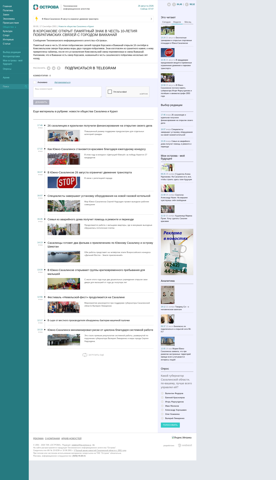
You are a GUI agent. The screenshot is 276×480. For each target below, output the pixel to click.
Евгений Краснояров (175, 397)
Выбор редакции (12, 52)
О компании (52, 438)
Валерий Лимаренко (174, 418)
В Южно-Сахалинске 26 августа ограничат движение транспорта (70, 19)
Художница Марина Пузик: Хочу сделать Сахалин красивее (176, 218)
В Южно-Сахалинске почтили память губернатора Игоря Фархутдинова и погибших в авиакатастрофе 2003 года (176, 90)
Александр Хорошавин (176, 410)
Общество (8, 27)
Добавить (41, 102)
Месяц (188, 22)
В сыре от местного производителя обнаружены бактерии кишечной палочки (89, 320)
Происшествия (11, 23)
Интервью (8, 39)
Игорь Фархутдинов (174, 402)
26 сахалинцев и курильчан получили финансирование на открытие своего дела (100, 125)
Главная (7, 6)
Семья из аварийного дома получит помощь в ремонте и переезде (91, 219)
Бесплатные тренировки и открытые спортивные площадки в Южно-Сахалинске (176, 40)
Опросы (7, 69)
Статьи (6, 43)
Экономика (9, 19)
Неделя (177, 22)
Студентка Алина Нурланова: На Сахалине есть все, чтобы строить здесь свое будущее (176, 177)
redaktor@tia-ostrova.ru (81, 445)
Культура (7, 31)
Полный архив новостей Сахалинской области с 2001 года (100, 450)
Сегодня (166, 22)
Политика (8, 10)
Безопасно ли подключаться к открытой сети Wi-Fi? (176, 329)
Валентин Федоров (174, 393)
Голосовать (170, 425)
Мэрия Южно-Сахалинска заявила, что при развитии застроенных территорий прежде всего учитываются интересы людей (176, 354)
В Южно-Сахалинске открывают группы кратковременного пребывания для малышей (96, 272)
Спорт (6, 35)
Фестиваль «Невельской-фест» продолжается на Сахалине (86, 297)
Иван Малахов (172, 406)
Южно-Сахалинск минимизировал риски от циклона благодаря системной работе (100, 329)
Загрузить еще (96, 355)
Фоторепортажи (11, 56)
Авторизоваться (62, 82)
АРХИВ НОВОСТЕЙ (71, 438)
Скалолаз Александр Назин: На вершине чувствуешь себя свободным (174, 197)
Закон (6, 14)
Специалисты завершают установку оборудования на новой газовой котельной (99, 195)
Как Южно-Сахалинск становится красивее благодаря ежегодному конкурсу (97, 149)
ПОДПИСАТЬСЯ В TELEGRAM (90, 68)
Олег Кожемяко (172, 414)
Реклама (38, 438)
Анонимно (42, 82)
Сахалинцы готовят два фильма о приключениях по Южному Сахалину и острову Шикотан (100, 244)
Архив (6, 77)
